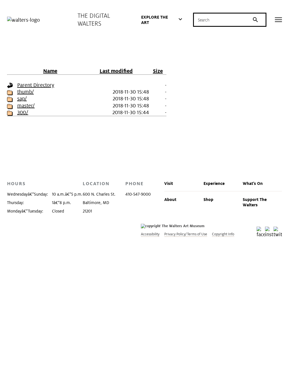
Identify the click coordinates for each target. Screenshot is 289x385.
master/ (26, 105)
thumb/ (25, 91)
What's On (253, 183)
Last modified (116, 71)
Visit (168, 183)
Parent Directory (35, 85)
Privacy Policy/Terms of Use (185, 234)
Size (158, 71)
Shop (208, 199)
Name (50, 71)
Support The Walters (255, 202)
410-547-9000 (138, 194)
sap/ (22, 98)
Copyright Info (223, 234)
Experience (214, 183)
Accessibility (150, 234)
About (170, 199)
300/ (22, 112)
